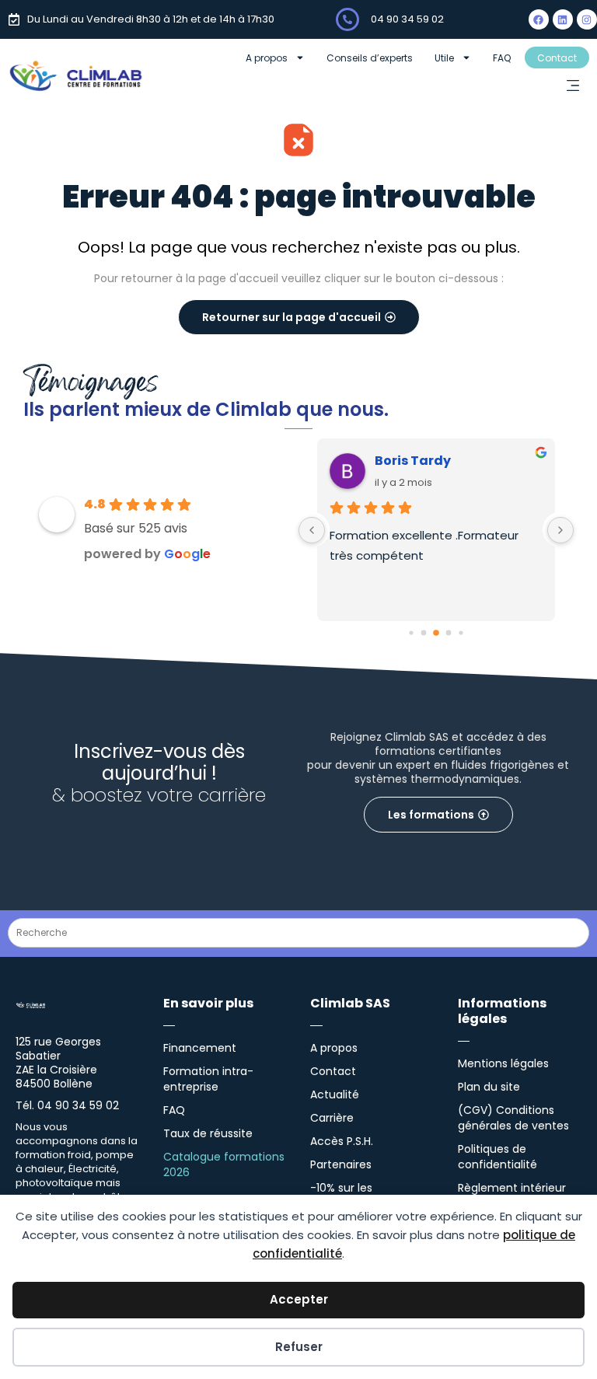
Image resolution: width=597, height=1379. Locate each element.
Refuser (299, 1347)
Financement (199, 1048)
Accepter (299, 1299)
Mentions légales (503, 1063)
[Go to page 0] (411, 632)
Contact (557, 58)
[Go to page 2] (436, 633)
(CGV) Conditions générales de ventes (513, 1117)
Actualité (334, 1094)
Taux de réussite (208, 1133)
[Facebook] (539, 19)
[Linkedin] (563, 19)
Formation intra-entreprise (208, 1078)
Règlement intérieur (512, 1188)
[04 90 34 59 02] (347, 19)
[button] (572, 86)
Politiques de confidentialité (497, 1156)
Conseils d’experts (369, 58)
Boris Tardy (413, 461)
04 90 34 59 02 (407, 19)
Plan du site (489, 1086)
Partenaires (341, 1164)
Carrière (332, 1118)
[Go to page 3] (449, 633)
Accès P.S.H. (341, 1141)
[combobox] (298, 933)
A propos (267, 58)
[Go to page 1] (424, 633)
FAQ (502, 58)
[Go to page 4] (461, 632)
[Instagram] (587, 19)
